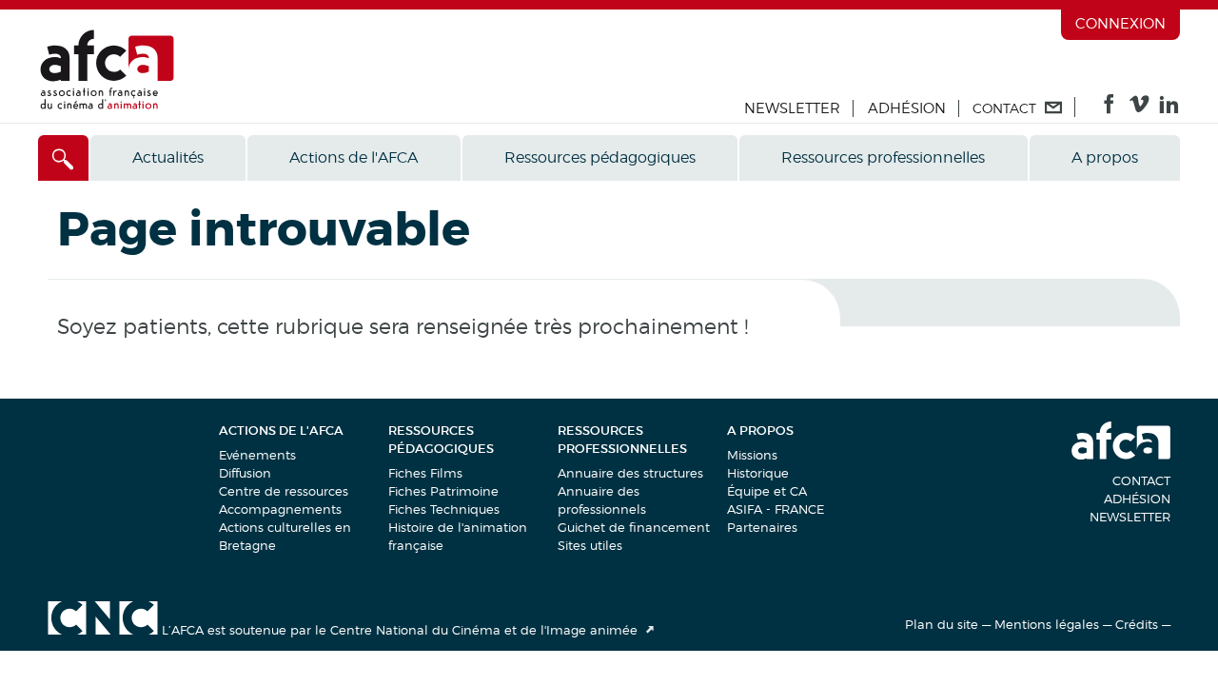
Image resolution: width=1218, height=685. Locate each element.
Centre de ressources (283, 491)
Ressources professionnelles (883, 157)
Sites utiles (590, 545)
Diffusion (245, 472)
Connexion (1120, 23)
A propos (1104, 157)
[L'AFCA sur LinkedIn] (1169, 108)
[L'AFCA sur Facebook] (1109, 108)
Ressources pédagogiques (600, 157)
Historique (758, 472)
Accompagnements (280, 509)
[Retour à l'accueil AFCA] (107, 105)
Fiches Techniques (444, 509)
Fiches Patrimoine (443, 491)
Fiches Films (425, 472)
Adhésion (907, 108)
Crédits (1136, 624)
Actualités (168, 157)
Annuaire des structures (630, 472)
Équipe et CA (767, 491)
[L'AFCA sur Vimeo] (1139, 108)
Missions (752, 454)
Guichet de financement (634, 527)
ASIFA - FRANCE (775, 509)
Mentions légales (1046, 624)
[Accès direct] (63, 158)
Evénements (257, 454)
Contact (1141, 480)
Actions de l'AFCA (353, 157)
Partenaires (762, 527)
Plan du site (941, 624)
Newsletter (792, 108)
